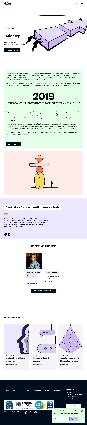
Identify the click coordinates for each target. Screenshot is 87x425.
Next (9, 234)
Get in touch (10, 50)
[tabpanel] (26, 221)
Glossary (37, 391)
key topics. (32, 134)
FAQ (28, 391)
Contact (57, 391)
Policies (47, 391)
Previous (5, 234)
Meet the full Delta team (42, 290)
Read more (10, 364)
